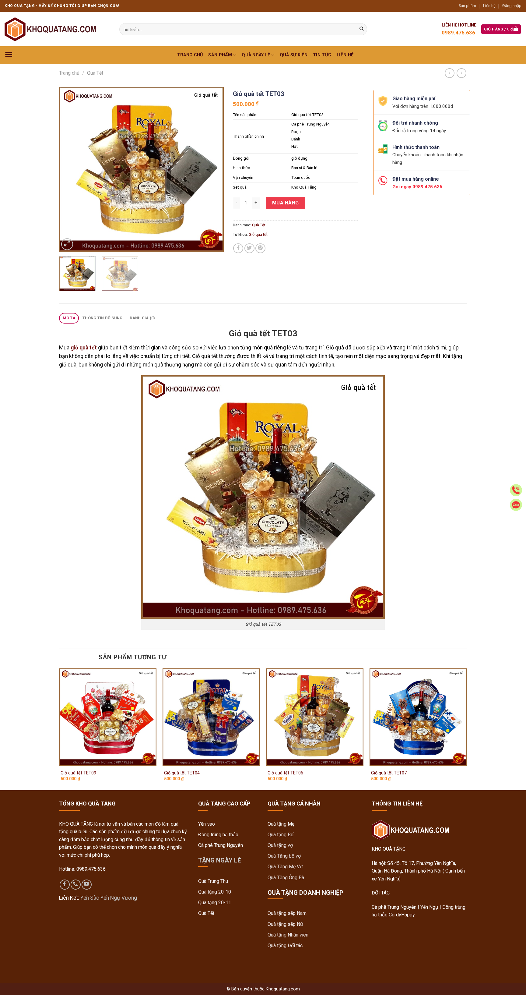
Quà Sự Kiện (293, 55)
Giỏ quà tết (258, 234)
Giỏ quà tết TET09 (78, 773)
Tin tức (322, 55)
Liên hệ (489, 5)
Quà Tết (95, 73)
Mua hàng (285, 203)
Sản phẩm (467, 5)
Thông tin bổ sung (102, 318)
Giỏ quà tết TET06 (285, 773)
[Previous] (70, 169)
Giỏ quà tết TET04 (182, 773)
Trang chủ (190, 55)
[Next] (212, 169)
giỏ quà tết (84, 348)
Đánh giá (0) (142, 318)
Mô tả (69, 318)
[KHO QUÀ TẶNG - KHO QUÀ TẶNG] (50, 29)
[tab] (69, 318)
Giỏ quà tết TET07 (389, 773)
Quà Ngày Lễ (256, 55)
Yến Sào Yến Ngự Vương (108, 898)
